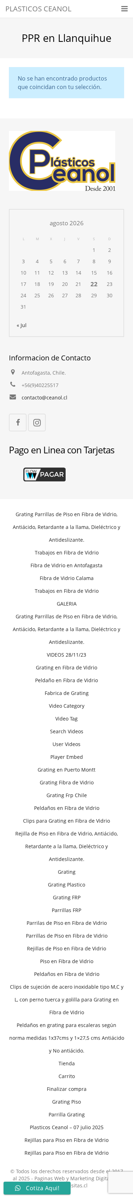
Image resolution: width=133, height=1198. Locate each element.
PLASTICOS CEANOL (38, 8)
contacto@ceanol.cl (44, 397)
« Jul (22, 325)
